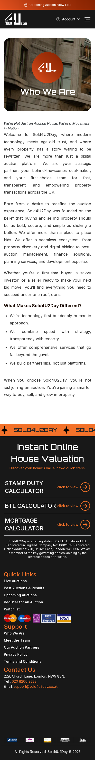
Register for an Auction (23, 602)
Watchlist (12, 609)
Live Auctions (15, 581)
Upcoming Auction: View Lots (50, 5)
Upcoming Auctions (20, 595)
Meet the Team (17, 640)
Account (68, 19)
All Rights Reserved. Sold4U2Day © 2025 (48, 752)
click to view (67, 487)
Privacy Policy (16, 654)
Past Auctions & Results (24, 588)
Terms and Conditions (22, 661)
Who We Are (14, 633)
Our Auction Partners (21, 647)
